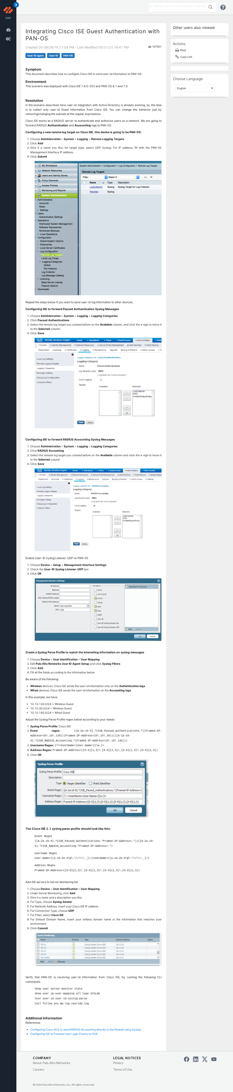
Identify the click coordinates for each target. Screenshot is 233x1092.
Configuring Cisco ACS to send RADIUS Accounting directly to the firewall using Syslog (85, 1029)
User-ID (53, 55)
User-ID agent (35, 55)
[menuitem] (9, 29)
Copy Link (186, 57)
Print (183, 50)
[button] (210, 7)
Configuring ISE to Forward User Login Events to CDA (64, 1034)
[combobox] (175, 6)
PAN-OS (68, 55)
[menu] (9, 34)
